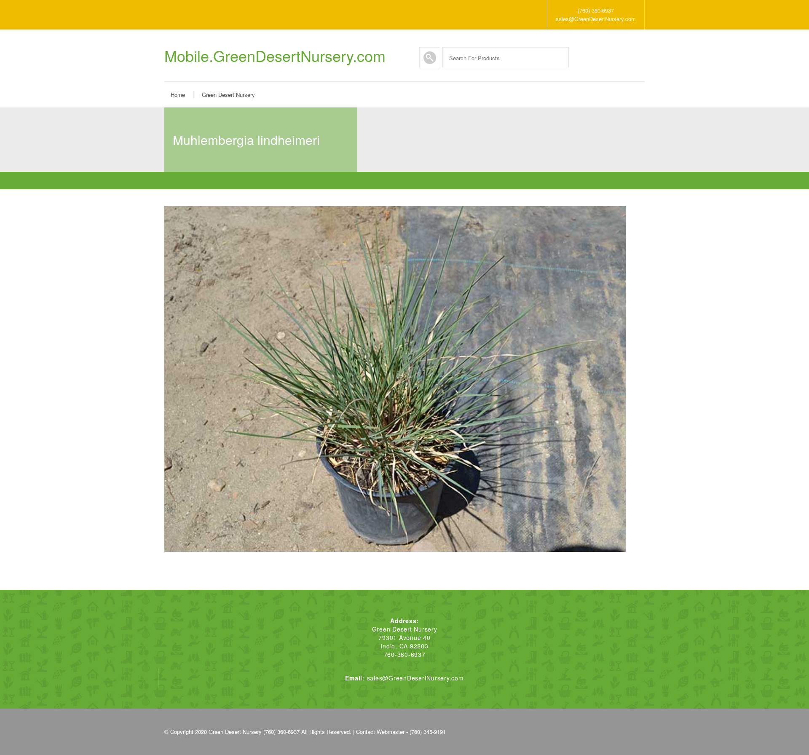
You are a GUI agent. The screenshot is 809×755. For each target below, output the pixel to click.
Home (178, 95)
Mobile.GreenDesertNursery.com (275, 55)
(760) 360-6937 (596, 10)
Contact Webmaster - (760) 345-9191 (401, 732)
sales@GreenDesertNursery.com (596, 19)
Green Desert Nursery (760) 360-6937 (254, 732)
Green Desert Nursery (228, 95)
